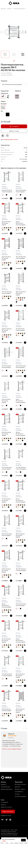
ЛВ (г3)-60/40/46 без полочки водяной (6, 570)
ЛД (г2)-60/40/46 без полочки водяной (6, 223)
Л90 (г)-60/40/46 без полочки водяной (6, 401)
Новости (3, 804)
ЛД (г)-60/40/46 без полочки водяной (21, 191)
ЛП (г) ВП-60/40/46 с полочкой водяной (7, 674)
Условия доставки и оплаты (10, 139)
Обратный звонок (8, 811)
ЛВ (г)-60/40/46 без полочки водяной (7, 534)
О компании (4, 802)
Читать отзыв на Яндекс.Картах (11, 749)
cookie (4, 841)
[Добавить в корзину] (11, 198)
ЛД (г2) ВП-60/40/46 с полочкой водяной (20, 223)
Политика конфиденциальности (9, 833)
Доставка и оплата (20, 784)
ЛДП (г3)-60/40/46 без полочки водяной (20, 293)
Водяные (3, 784)
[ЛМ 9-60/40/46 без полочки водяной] (14, 32)
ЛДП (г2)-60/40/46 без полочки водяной (6, 330)
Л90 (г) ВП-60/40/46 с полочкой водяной (20, 401)
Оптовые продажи (20, 796)
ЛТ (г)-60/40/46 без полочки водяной (7, 468)
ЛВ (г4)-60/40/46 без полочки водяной (20, 710)
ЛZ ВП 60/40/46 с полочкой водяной (6, 709)
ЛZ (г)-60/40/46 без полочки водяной (21, 366)
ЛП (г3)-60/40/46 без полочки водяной (20, 675)
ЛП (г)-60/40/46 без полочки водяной (21, 604)
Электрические (5, 787)
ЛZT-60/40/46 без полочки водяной (6, 366)
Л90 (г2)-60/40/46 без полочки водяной (6, 434)
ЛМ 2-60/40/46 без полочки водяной (21, 257)
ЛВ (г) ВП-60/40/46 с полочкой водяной (21, 569)
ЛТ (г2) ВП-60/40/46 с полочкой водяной (20, 500)
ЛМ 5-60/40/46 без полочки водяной (7, 292)
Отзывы (17, 794)
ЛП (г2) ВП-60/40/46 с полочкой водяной (20, 640)
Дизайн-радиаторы (6, 789)
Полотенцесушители (19, 8)
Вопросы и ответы (6, 807)
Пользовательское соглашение (9, 834)
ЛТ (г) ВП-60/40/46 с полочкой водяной (21, 468)
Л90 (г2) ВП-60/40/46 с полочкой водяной (20, 434)
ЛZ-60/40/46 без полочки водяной (20, 329)
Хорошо (23, 840)
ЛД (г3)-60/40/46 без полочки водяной (6, 258)
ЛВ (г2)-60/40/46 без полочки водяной (20, 535)
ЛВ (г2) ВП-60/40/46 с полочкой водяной (6, 605)
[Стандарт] (3, 97)
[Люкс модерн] (7, 97)
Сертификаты (19, 791)
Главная (9, 8)
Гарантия (17, 787)
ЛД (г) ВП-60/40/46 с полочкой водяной (7, 191)
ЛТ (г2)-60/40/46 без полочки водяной (6, 500)
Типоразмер (4, 81)
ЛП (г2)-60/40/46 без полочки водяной (6, 640)
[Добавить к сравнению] (3, 135)
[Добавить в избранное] (7, 135)
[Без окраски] (3, 107)
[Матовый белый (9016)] (3, 114)
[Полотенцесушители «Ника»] (14, 3)
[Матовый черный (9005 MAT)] (7, 114)
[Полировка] (17, 96)
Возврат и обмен (20, 789)
